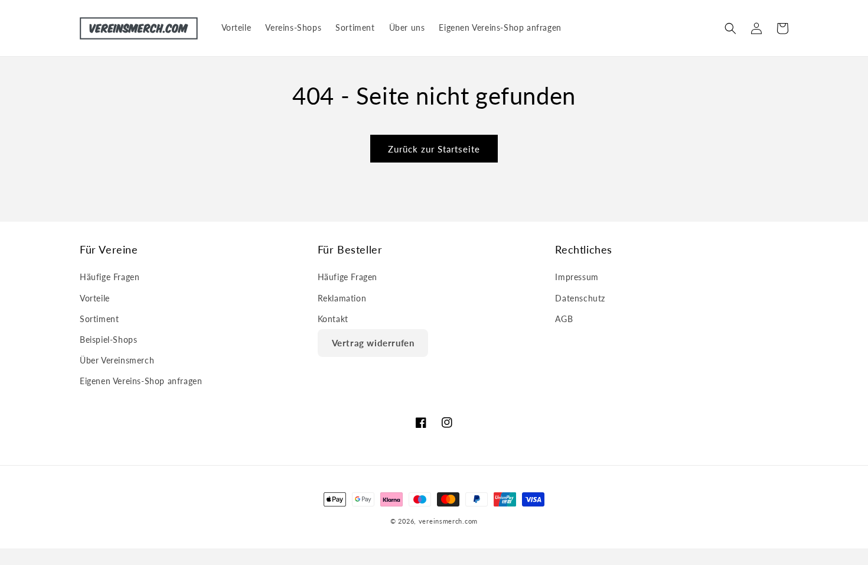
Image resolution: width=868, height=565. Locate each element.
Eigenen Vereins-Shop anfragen (141, 381)
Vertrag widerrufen (373, 342)
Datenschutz (580, 298)
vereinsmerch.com (448, 521)
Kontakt (333, 319)
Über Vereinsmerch (117, 360)
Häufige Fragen (109, 277)
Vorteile (95, 298)
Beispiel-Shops (108, 340)
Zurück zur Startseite (434, 149)
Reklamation (342, 298)
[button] (730, 28)
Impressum (576, 277)
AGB (564, 319)
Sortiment (99, 319)
